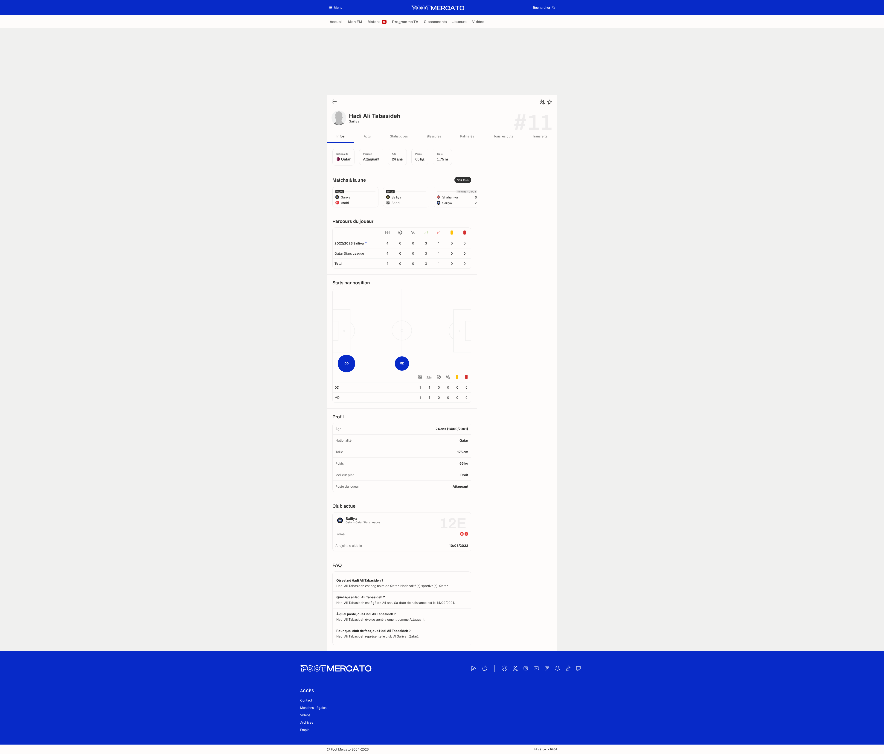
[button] (336, 7)
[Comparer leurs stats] (542, 102)
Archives (306, 722)
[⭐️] (549, 102)
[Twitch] (578, 668)
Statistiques (399, 136)
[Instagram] (525, 668)
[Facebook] (504, 668)
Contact (306, 700)
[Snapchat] (557, 668)
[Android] (473, 668)
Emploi (305, 730)
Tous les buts (503, 136)
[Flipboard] (546, 668)
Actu (367, 136)
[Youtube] (536, 668)
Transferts (539, 136)
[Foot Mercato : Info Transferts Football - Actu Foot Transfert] (437, 7)
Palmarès (467, 136)
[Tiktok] (567, 668)
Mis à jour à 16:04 (545, 749)
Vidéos (305, 715)
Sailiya (354, 121)
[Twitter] (515, 668)
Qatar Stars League (349, 253)
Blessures (434, 136)
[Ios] (484, 668)
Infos (341, 136)
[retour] (334, 102)
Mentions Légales (313, 708)
